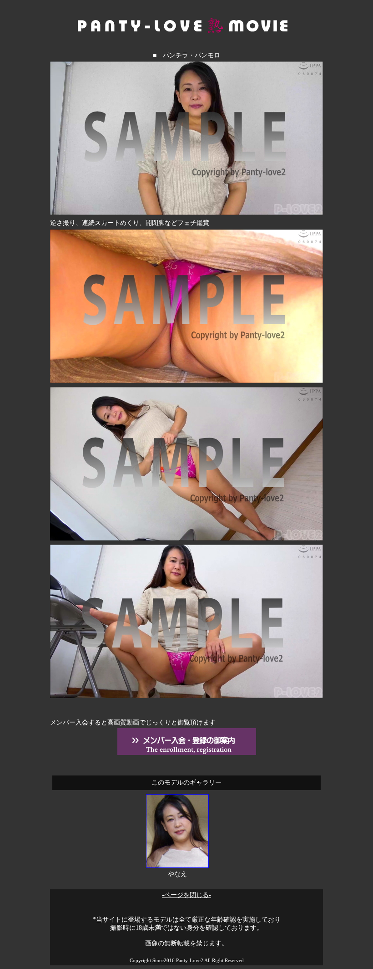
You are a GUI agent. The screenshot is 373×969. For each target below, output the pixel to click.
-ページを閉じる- (186, 895)
